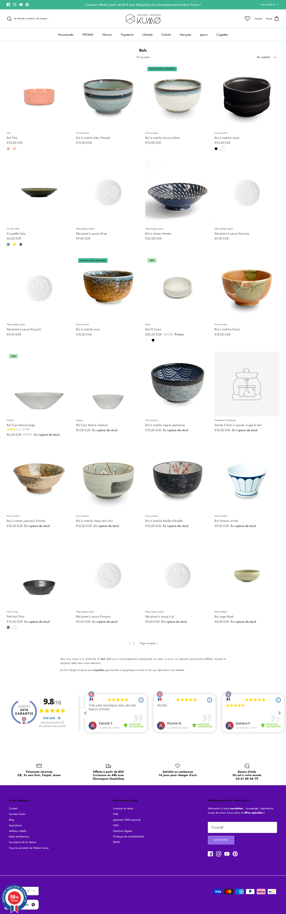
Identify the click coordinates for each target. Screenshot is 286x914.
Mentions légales (122, 831)
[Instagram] (14, 4)
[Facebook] (8, 4)
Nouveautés (66, 34)
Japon (204, 34)
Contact (13, 808)
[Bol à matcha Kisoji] (246, 288)
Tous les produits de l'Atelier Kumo (29, 848)
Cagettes (222, 34)
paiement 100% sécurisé (127, 820)
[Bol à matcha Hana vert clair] (108, 480)
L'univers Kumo (17, 814)
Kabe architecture (19, 837)
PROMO (87, 34)
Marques (185, 34)
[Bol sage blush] (246, 575)
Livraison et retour (123, 808)
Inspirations (15, 825)
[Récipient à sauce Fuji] (177, 575)
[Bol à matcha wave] (246, 97)
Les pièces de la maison (22, 842)
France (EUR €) (268, 4)
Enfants (166, 34)
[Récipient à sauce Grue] (108, 192)
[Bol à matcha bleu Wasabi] (108, 97)
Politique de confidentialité (128, 837)
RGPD (116, 842)
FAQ (115, 814)
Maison (107, 34)
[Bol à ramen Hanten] (177, 192)
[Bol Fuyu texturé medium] (108, 384)
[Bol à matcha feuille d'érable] (177, 480)
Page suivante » (149, 643)
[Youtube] (21, 4)
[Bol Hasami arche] (246, 480)
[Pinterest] (27, 4)
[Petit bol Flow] (39, 575)
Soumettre (221, 840)
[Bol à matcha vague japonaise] (177, 384)
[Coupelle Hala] (39, 192)
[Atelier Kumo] (143, 19)
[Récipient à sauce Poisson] (108, 575)
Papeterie (127, 34)
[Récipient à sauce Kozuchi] (39, 288)
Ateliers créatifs (17, 831)
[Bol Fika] (39, 97)
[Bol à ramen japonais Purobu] (39, 480)
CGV (116, 825)
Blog (11, 820)
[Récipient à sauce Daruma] (246, 192)
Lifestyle (147, 34)
